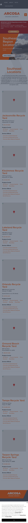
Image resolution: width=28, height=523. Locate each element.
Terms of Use (23, 515)
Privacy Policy (18, 512)
